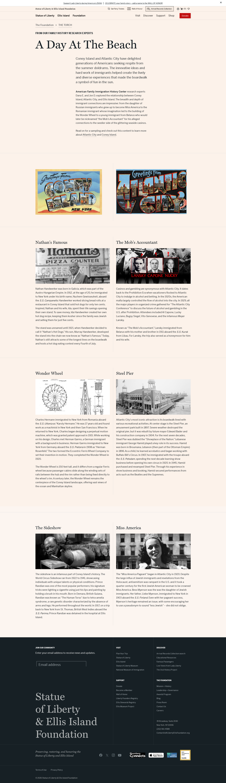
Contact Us (161, 706)
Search (148, 7)
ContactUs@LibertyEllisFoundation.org (173, 733)
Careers (160, 710)
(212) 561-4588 (163, 729)
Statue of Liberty (44, 15)
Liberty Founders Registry (127, 698)
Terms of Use (41, 770)
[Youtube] (119, 755)
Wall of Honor (137, 9)
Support (160, 15)
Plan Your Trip (122, 653)
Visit (137, 15)
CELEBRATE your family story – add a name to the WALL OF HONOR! (134, 3)
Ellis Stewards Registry (126, 702)
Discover (148, 15)
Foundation (79, 15)
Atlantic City (90, 134)
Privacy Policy (57, 770)
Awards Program (164, 694)
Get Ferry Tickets (117, 9)
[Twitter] (107, 755)
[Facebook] (100, 755)
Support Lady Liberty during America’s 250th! (82, 3)
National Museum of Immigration (130, 670)
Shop (171, 15)
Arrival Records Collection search (171, 653)
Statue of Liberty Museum (127, 666)
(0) (185, 9)
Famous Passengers (165, 662)
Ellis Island (64, 15)
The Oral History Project (167, 670)
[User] (178, 8)
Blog (158, 698)
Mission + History (164, 686)
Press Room (162, 702)
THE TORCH (65, 25)
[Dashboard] (188, 8)
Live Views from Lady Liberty (169, 666)
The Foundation (44, 25)
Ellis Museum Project (125, 706)
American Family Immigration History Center (101, 91)
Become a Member (124, 690)
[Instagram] (113, 755)
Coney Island (109, 134)
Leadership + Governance (167, 690)
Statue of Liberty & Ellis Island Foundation (55, 9)
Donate (185, 15)
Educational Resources (166, 657)
